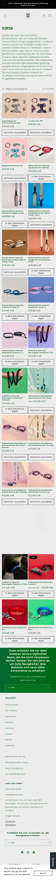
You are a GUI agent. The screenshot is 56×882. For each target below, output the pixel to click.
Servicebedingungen (15, 774)
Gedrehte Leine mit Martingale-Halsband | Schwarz (12, 398)
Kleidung (9, 728)
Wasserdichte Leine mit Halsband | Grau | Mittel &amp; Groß (39, 213)
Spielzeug (9, 745)
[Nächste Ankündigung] (51, 4)
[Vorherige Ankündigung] (5, 4)
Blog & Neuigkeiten (14, 768)
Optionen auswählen (15, 132)
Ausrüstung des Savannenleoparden (11, 122)
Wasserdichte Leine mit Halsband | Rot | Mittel (38, 167)
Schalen (9, 734)
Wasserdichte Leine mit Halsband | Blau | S (12, 306)
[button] (5, 15)
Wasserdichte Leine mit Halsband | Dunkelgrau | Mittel (39, 539)
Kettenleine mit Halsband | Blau (40, 629)
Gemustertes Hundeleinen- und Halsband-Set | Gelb (40, 397)
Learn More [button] (9, 878)
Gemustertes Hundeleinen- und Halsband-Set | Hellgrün (14, 539)
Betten (8, 739)
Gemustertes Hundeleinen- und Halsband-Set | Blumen (14, 491)
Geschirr (9, 722)
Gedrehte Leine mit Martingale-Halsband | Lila (40, 352)
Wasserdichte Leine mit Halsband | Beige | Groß (13, 212)
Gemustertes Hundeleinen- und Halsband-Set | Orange (41, 444)
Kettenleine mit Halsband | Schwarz (40, 583)
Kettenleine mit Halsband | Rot (14, 629)
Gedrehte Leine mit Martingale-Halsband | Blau (15, 583)
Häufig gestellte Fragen (16, 762)
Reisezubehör (11, 705)
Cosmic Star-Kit (35, 121)
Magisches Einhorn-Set (12, 166)
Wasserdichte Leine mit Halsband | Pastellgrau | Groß (39, 260)
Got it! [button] (43, 873)
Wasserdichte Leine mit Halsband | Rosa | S (38, 306)
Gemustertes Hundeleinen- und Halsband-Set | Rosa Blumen (14, 445)
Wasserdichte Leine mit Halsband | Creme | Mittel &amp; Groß (13, 260)
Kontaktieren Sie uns (15, 756)
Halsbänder (10, 716)
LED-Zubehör (11, 710)
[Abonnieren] (48, 687)
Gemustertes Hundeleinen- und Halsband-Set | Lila (40, 491)
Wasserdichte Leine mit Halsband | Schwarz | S (12, 352)
